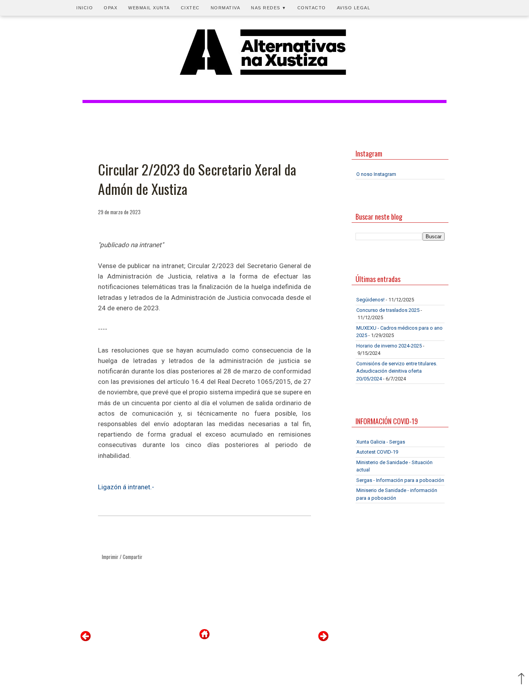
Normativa (225, 7)
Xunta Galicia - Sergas (380, 442)
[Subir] (521, 679)
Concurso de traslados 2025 (387, 310)
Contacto (311, 7)
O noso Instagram (376, 174)
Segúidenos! (370, 300)
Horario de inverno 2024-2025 (389, 346)
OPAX (110, 7)
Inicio (84, 7)
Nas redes (269, 7)
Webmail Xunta (149, 7)
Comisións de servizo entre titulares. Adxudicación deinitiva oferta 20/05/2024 (396, 371)
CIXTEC (190, 7)
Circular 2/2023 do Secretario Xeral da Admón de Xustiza (197, 179)
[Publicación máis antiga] (323, 639)
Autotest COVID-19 (377, 452)
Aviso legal (354, 7)
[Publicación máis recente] (86, 639)
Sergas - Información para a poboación (400, 480)
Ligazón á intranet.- (126, 487)
